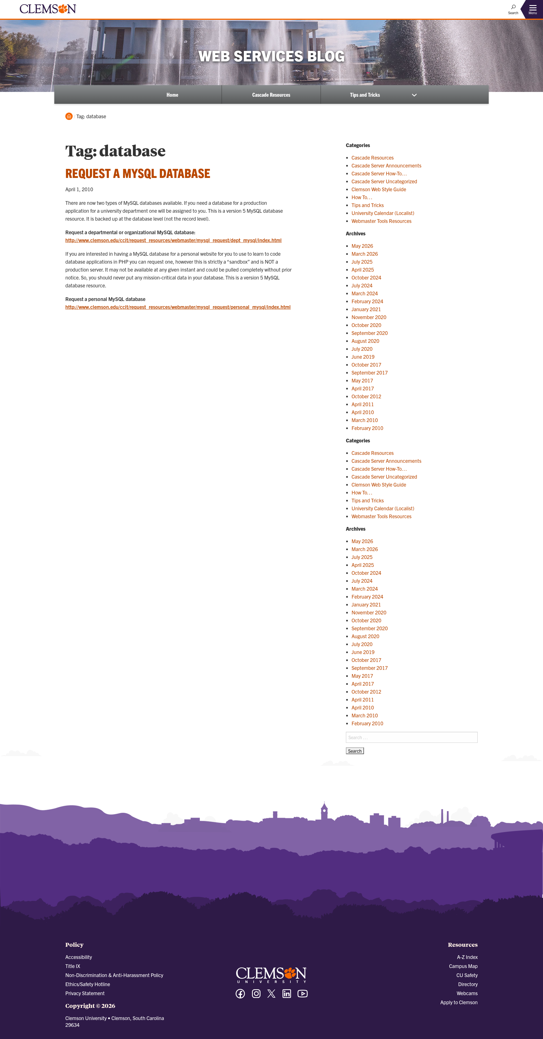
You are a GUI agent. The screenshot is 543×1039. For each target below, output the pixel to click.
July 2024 (362, 285)
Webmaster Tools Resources (381, 221)
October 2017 (366, 364)
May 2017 (362, 380)
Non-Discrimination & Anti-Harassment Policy (114, 975)
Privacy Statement (85, 993)
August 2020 (365, 340)
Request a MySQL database (137, 172)
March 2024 (365, 293)
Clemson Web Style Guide (379, 189)
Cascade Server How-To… (379, 173)
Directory (468, 984)
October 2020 (366, 325)
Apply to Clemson (459, 1002)
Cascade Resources (271, 94)
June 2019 (363, 356)
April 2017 (363, 388)
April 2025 (363, 269)
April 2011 (363, 404)
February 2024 (367, 301)
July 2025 (362, 261)
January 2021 (366, 309)
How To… (362, 197)
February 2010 (367, 428)
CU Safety (467, 975)
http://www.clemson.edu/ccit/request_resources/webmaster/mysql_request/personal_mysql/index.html (178, 307)
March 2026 (365, 253)
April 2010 (363, 412)
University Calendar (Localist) (383, 213)
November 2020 (369, 317)
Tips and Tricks (365, 94)
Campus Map (463, 966)
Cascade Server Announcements (386, 165)
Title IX (72, 966)
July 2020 (362, 348)
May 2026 (362, 245)
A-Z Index (467, 957)
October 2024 (366, 277)
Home (172, 94)
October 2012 (366, 396)
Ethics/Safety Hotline (87, 984)
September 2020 (370, 333)
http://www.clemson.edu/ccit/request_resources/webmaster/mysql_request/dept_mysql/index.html (173, 240)
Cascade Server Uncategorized (384, 181)
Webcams (467, 993)
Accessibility (78, 957)
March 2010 (365, 420)
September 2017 (370, 372)
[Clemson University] (48, 14)
